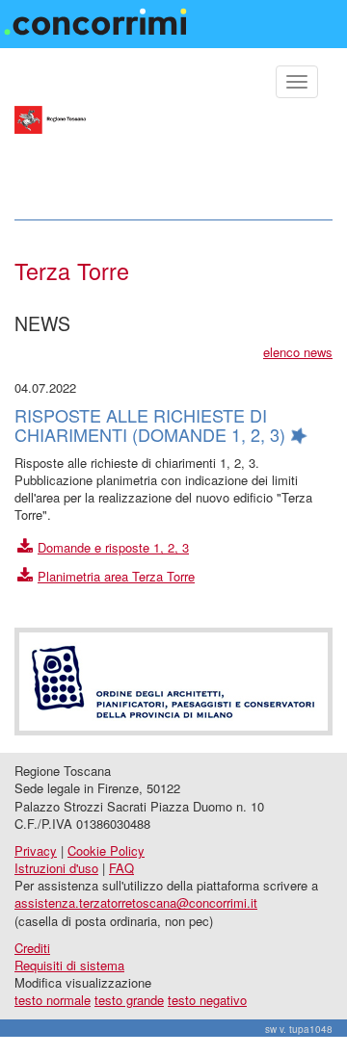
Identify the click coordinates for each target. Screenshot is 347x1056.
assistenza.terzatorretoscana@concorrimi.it (135, 902)
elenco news (298, 352)
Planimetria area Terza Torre (116, 576)
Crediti (32, 948)
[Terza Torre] (173, 154)
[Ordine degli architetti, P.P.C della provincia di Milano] (173, 679)
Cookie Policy (106, 850)
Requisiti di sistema (69, 965)
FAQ (121, 868)
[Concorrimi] (98, 16)
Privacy (35, 850)
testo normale (52, 1000)
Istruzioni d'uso (56, 868)
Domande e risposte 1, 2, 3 (113, 547)
